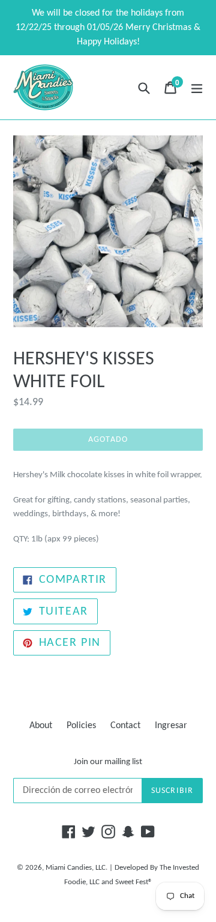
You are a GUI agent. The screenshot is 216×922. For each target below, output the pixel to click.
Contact (125, 726)
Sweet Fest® (133, 882)
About (40, 726)
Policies (81, 726)
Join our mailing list (108, 762)
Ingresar (171, 726)
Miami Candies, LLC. (76, 868)
